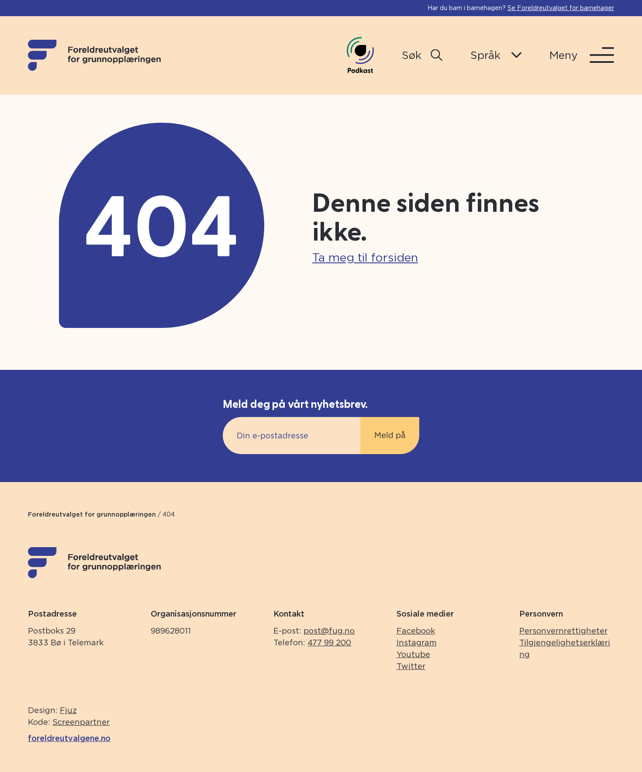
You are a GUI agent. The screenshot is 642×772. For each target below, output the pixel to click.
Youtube (413, 654)
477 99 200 (329, 642)
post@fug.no (329, 630)
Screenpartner (81, 722)
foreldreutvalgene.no (69, 738)
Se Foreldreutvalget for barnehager (560, 7)
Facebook (416, 630)
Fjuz (68, 710)
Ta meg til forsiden (365, 257)
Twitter (411, 666)
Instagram (417, 642)
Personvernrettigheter (563, 630)
